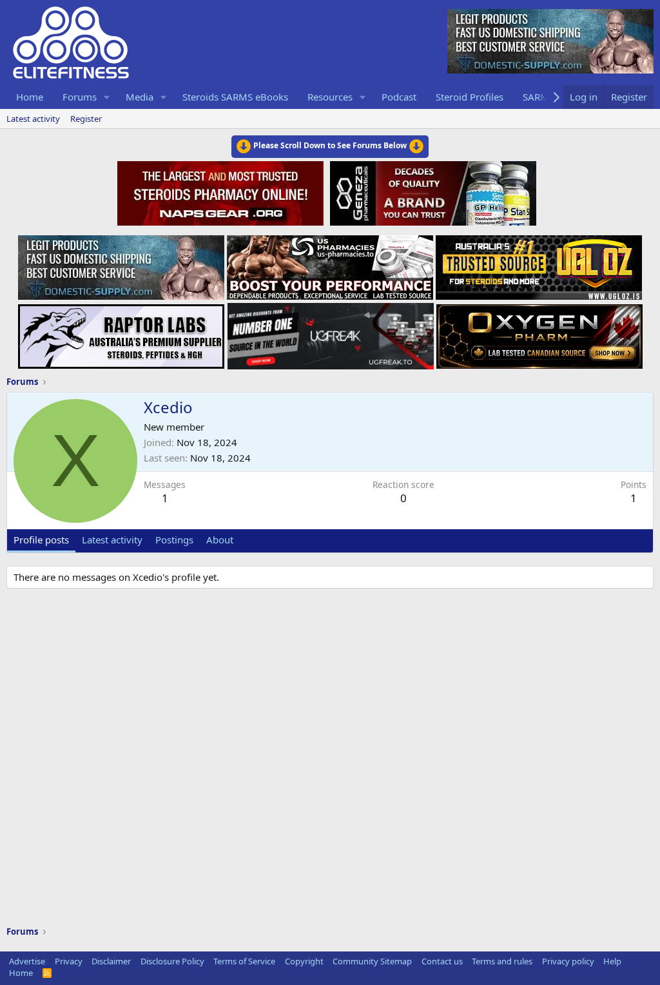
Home (29, 96)
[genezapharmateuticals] (431, 191)
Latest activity (33, 118)
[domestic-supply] (121, 263)
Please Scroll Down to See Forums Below (330, 145)
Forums (80, 96)
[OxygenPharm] (539, 332)
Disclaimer (111, 961)
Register (86, 118)
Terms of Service (244, 961)
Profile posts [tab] (41, 539)
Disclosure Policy (172, 961)
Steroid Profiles (469, 96)
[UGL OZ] (539, 263)
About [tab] (219, 539)
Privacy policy (568, 961)
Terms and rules (502, 961)
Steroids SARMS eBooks (235, 96)
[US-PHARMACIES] (330, 263)
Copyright (304, 961)
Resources (330, 96)
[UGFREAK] (331, 332)
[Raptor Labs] (121, 332)
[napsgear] (222, 191)
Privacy (68, 961)
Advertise (27, 961)
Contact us (442, 961)
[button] (107, 97)
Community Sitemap (372, 961)
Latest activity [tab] (112, 539)
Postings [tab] (174, 539)
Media (139, 96)
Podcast (399, 96)
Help (612, 961)
